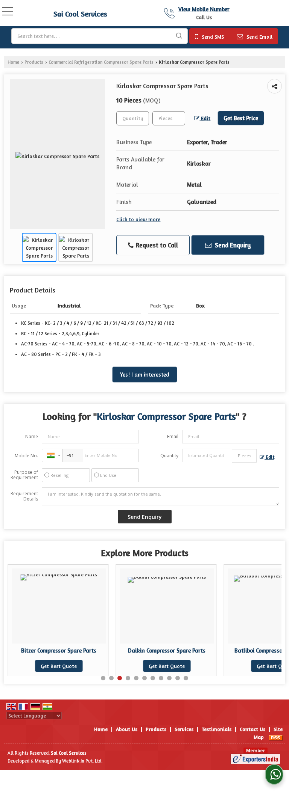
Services (184, 729)
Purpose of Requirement (24, 475)
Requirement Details (24, 496)
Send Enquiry (232, 245)
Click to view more (138, 219)
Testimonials (216, 729)
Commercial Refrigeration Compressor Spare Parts (101, 62)
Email (172, 436)
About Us (126, 729)
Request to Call (156, 245)
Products (33, 62)
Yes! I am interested (144, 374)
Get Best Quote (59, 666)
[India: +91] (52, 455)
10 (177, 678)
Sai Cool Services (80, 14)
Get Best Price (241, 118)
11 (186, 678)
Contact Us (252, 729)
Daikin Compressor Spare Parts (166, 650)
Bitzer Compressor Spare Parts (58, 650)
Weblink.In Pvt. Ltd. (82, 761)
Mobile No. (26, 455)
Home (13, 62)
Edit (204, 118)
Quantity (169, 455)
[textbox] (99, 36)
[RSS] (276, 737)
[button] (204, 9)
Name (31, 436)
